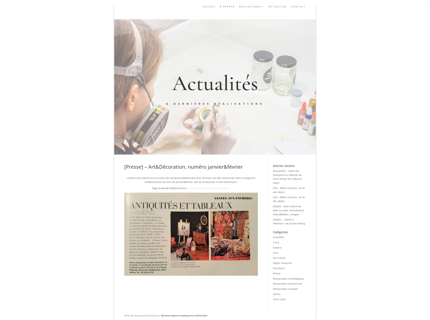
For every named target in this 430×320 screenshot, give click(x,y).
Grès (275, 252)
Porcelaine (279, 268)
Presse (276, 273)
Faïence (277, 247)
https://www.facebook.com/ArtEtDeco (209, 188)
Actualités (277, 7)
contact (298, 7)
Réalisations (250, 7)
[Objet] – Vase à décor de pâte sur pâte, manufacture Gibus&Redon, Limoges (288, 210)
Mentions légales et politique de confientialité (184, 315)
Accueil (209, 7)
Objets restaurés (282, 263)
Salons (276, 294)
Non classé (279, 257)
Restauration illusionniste (287, 283)
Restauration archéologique (288, 278)
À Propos (227, 7)
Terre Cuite (279, 299)
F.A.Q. (276, 242)
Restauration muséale (285, 288)
